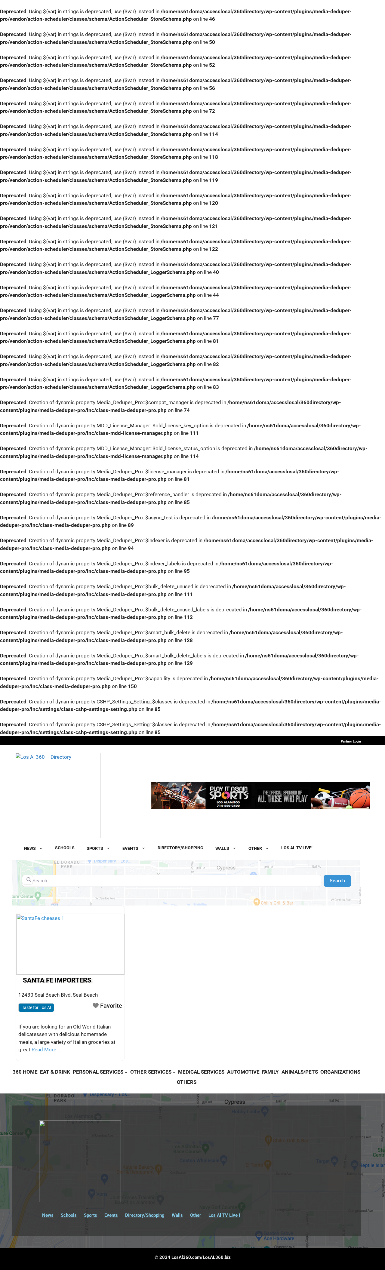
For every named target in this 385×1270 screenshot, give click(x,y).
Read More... (46, 1050)
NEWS (30, 848)
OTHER (255, 848)
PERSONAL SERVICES (98, 1072)
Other (195, 1215)
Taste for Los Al (36, 1007)
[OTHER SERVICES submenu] (174, 1071)
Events (111, 1215)
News (48, 1215)
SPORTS (95, 848)
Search (340, 881)
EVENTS (130, 848)
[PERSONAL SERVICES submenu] (126, 1071)
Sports (90, 1215)
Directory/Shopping (145, 1215)
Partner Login (351, 741)
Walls (177, 1215)
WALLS (222, 848)
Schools (69, 1215)
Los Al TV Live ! (224, 1215)
